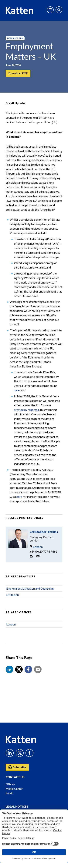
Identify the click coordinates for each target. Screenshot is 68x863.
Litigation (12, 594)
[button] (9, 669)
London (38, 546)
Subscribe (19, 767)
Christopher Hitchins (44, 531)
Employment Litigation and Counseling (30, 588)
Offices (10, 784)
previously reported (26, 409)
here (17, 390)
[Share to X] (19, 669)
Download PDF (18, 73)
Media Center (14, 788)
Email (9, 793)
